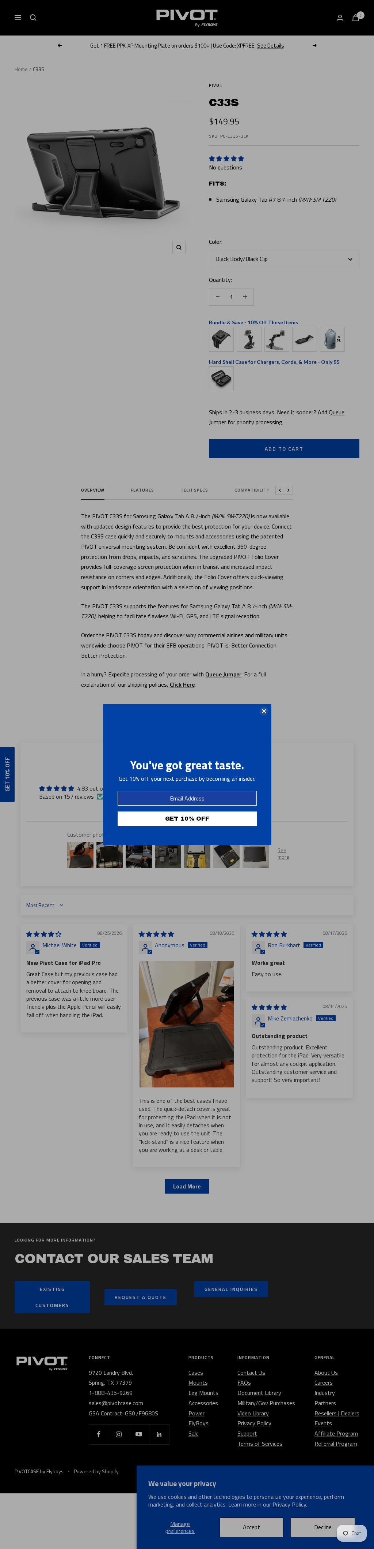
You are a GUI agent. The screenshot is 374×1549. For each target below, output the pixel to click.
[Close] (264, 711)
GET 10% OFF (187, 818)
